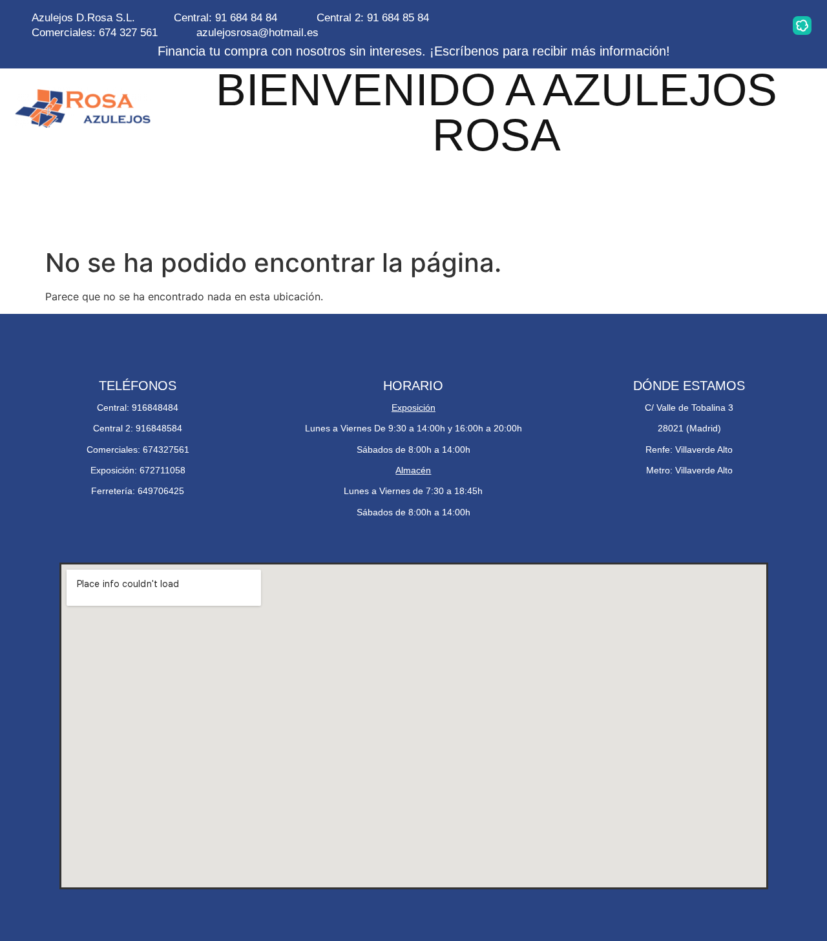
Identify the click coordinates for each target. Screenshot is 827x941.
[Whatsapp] (679, 25)
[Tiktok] (761, 25)
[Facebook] (720, 25)
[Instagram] (639, 25)
